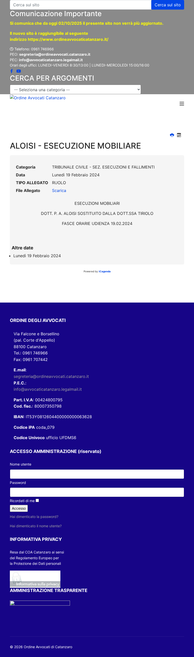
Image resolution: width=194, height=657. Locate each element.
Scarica (59, 190)
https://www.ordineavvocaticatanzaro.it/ (68, 39)
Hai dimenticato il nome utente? (36, 526)
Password (18, 482)
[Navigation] (182, 104)
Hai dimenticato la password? (34, 516)
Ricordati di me (22, 501)
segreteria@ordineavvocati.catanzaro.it (51, 376)
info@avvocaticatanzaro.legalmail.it (48, 389)
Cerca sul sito (168, 4)
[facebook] (11, 71)
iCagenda (105, 271)
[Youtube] (18, 71)
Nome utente (20, 464)
